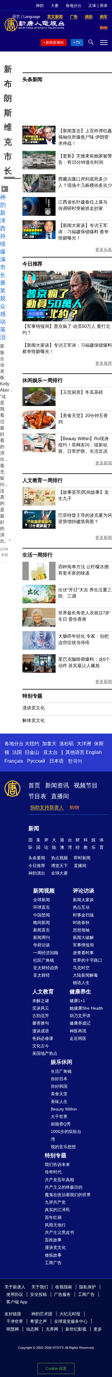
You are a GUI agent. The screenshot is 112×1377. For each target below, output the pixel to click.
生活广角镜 (61, 1071)
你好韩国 (59, 1086)
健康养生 (80, 992)
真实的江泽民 (57, 1209)
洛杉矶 (66, 743)
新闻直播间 (55, 42)
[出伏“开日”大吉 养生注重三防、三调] (39, 601)
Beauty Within (64, 1109)
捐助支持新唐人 (47, 807)
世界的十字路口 (87, 960)
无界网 (52, 1329)
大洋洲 (84, 743)
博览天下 (59, 865)
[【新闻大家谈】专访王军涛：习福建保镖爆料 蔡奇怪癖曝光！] (39, 237)
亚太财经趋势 (45, 967)
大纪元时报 (69, 1313)
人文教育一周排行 (42, 480)
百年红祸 (53, 1217)
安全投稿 (38, 1294)
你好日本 (59, 1078)
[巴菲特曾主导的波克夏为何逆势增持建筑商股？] (39, 527)
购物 (74, 807)
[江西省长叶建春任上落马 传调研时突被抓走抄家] (39, 214)
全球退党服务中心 (71, 1321)
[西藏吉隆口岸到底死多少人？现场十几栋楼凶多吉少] (39, 190)
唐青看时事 (83, 952)
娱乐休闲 (61, 1062)
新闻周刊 (41, 937)
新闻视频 (44, 891)
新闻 (33, 828)
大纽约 (32, 743)
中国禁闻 (41, 915)
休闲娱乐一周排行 (42, 380)
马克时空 (81, 967)
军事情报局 (83, 945)
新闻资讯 (57, 785)
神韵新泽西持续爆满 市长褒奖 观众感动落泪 (3, 267)
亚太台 (50, 752)
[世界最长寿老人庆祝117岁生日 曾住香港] (39, 625)
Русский (36, 761)
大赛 (55, 5)
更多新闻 (103, 462)
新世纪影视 (75, 1329)
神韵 (40, 5)
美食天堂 (59, 1093)
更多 (97, 1329)
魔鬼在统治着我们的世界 (68, 1194)
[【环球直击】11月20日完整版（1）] (67, 319)
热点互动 (81, 907)
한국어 (75, 761)
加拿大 (49, 743)
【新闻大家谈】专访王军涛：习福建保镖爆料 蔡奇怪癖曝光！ (83, 231)
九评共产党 (55, 1202)
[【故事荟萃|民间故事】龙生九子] (39, 504)
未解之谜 (40, 1000)
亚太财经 (41, 975)
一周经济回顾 (45, 952)
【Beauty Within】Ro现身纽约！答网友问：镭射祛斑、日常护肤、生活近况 (83, 445)
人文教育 (43, 992)
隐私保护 (87, 1286)
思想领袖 (81, 930)
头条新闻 (32, 79)
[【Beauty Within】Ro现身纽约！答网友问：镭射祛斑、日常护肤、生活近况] (39, 450)
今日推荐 (32, 264)
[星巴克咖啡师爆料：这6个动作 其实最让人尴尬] (39, 671)
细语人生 (81, 982)
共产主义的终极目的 (63, 1187)
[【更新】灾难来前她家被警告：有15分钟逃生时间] (39, 167)
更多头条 (103, 249)
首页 (34, 785)
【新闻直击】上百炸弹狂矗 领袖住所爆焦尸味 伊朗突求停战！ (85, 137)
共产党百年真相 (59, 1179)
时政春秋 (81, 922)
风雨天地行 (55, 1225)
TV (78, 42)
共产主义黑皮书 (59, 1232)
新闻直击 (41, 930)
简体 (104, 5)
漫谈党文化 (33, 707)
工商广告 (53, 1262)
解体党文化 (33, 720)
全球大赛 (59, 873)
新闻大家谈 (83, 899)
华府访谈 (41, 945)
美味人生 (59, 1101)
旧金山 (32, 752)
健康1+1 (77, 1000)
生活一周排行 (37, 555)
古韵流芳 (40, 1015)
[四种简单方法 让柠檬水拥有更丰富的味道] (39, 578)
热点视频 (59, 857)
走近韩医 (78, 1038)
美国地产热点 (44, 1053)
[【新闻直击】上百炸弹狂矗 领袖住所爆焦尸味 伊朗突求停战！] (39, 142)
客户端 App (16, 1301)
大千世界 (59, 1116)
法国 (17, 752)
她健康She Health (86, 1008)
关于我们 (39, 1286)
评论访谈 (83, 891)
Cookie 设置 (56, 1368)
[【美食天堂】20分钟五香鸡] (39, 427)
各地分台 (73, 5)
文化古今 (40, 1045)
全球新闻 (41, 899)
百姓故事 (53, 1239)
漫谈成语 (40, 1030)
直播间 (60, 796)
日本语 (56, 761)
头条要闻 (36, 857)
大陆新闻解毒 (85, 975)
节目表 (37, 796)
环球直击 (41, 907)
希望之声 (38, 1321)
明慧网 (12, 1329)
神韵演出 (36, 873)
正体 (92, 5)
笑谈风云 (40, 1008)
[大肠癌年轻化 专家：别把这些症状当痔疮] (39, 648)
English (94, 752)
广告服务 (62, 1294)
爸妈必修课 (42, 1038)
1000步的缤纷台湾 (66, 1135)
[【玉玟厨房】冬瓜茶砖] (39, 404)
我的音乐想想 (63, 1146)
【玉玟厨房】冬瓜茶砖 (80, 392)
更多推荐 (103, 363)
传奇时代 (53, 1172)
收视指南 (63, 1286)
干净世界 (14, 1321)
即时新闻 (82, 857)
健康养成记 (80, 1023)
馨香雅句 (40, 1023)
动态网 (32, 1329)
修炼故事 (53, 1255)
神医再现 (78, 1030)
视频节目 (86, 785)
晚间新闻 (41, 922)
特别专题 (32, 696)
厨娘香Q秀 (61, 1124)
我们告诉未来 (57, 1164)
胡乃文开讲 (80, 1015)
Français (13, 761)
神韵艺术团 (41, 1313)
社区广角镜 (43, 960)
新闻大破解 (83, 937)
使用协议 (14, 1294)
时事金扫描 (83, 915)
